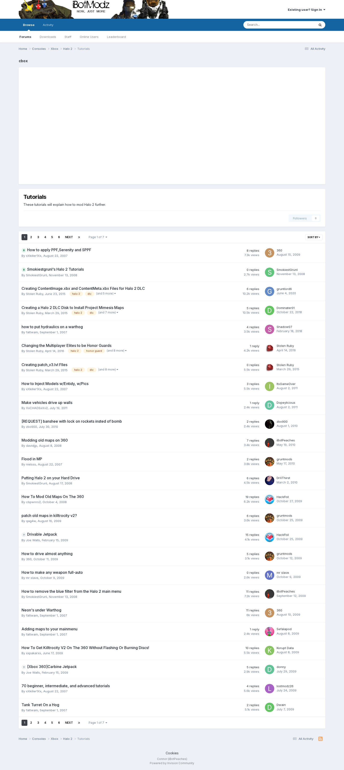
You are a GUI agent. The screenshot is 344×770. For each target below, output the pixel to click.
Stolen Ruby (34, 294)
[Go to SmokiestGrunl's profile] (269, 272)
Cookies (172, 753)
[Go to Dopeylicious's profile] (269, 405)
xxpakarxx (33, 653)
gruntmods (284, 459)
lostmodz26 (285, 686)
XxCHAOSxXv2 (37, 408)
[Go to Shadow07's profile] (269, 329)
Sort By (313, 237)
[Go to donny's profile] (269, 669)
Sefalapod (284, 629)
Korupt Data (285, 648)
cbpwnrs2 (33, 502)
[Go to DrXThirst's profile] (269, 480)
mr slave (32, 578)
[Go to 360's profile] (269, 253)
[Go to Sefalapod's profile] (269, 631)
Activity (48, 25)
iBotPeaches (286, 440)
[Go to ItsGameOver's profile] (269, 386)
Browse (28, 25)
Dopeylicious (286, 402)
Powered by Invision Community (172, 763)
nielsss (31, 464)
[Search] (320, 25)
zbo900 (31, 427)
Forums (25, 37)
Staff (68, 37)
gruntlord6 (284, 289)
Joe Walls (33, 540)
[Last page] (79, 237)
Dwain (281, 705)
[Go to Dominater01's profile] (269, 310)
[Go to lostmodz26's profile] (269, 688)
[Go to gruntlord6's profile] (269, 291)
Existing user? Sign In (305, 9)
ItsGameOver (286, 384)
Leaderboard (116, 37)
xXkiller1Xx (33, 256)
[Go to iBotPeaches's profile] (269, 442)
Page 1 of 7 (97, 237)
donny (281, 667)
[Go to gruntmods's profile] (269, 461)
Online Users (89, 37)
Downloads (48, 37)
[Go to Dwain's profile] (269, 707)
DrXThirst (283, 478)
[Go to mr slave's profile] (269, 575)
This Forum (301, 24)
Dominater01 (286, 308)
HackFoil (283, 497)
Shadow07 (284, 327)
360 (279, 250)
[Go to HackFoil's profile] (269, 499)
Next (69, 237)
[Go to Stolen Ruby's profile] (269, 348)
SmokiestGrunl (36, 275)
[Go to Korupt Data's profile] (269, 650)
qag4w (31, 521)
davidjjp (31, 445)
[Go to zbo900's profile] (269, 424)
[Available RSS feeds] (320, 739)
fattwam (32, 332)
